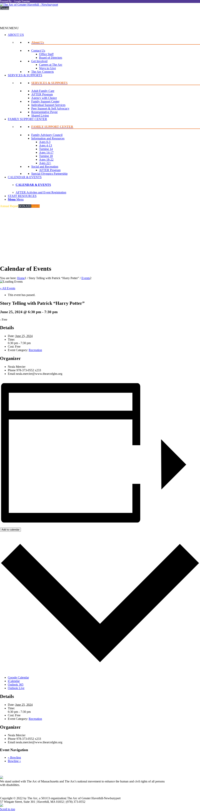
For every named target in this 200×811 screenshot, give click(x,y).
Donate (4, 8)
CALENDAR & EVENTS (25, 177)
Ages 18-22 (46, 159)
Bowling (14, 757)
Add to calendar (10, 529)
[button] (9, 28)
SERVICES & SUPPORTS (25, 75)
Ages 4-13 (45, 145)
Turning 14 (46, 149)
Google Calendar (18, 677)
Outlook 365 (15, 684)
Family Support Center (45, 101)
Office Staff (46, 54)
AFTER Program (42, 94)
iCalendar (14, 681)
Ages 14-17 (46, 152)
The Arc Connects (42, 71)
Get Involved (39, 61)
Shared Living (40, 115)
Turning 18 (46, 156)
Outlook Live (16, 688)
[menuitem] (104, 199)
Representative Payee (44, 112)
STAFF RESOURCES (22, 196)
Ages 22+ (45, 163)
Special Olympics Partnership (49, 173)
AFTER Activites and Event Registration (41, 192)
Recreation (35, 350)
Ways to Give (47, 68)
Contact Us (38, 50)
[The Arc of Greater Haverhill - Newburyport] (29, 4)
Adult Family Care (42, 91)
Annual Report (9, 206)
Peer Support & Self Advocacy (50, 108)
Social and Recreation (44, 166)
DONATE (24, 206)
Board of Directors (50, 57)
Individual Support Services (48, 105)
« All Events (7, 288)
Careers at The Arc (50, 64)
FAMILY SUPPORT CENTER (27, 119)
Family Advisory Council (46, 135)
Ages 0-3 (44, 142)
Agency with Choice (44, 98)
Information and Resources (47, 138)
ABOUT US (16, 34)
